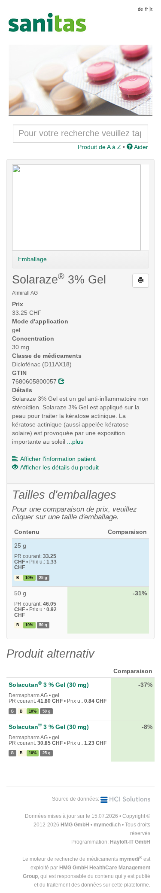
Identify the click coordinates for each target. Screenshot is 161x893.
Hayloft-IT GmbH (130, 842)
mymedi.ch (107, 825)
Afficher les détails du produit (59, 467)
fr (146, 9)
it (151, 9)
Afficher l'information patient (58, 458)
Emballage (32, 259)
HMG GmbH (75, 825)
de (140, 9)
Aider (140, 146)
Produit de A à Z (99, 146)
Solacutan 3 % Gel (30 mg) (49, 684)
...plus (75, 441)
